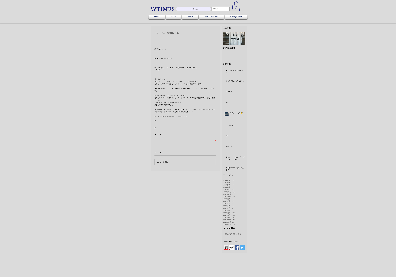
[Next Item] (242, 38)
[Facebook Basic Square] (237, 247)
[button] (221, 9)
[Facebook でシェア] (155, 134)
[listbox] (221, 9)
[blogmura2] (226, 247)
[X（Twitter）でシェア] (160, 134)
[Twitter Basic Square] (242, 247)
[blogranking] (231, 247)
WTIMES (163, 10)
